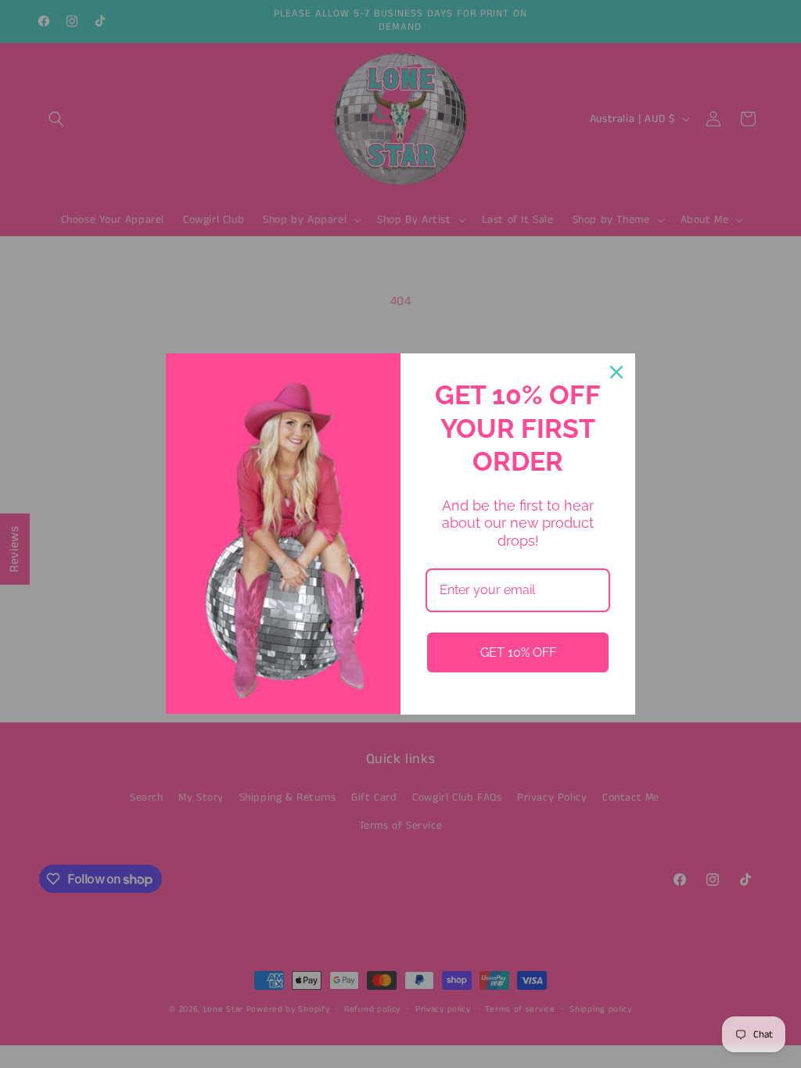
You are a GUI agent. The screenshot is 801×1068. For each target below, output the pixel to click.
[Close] (616, 372)
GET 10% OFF (518, 652)
